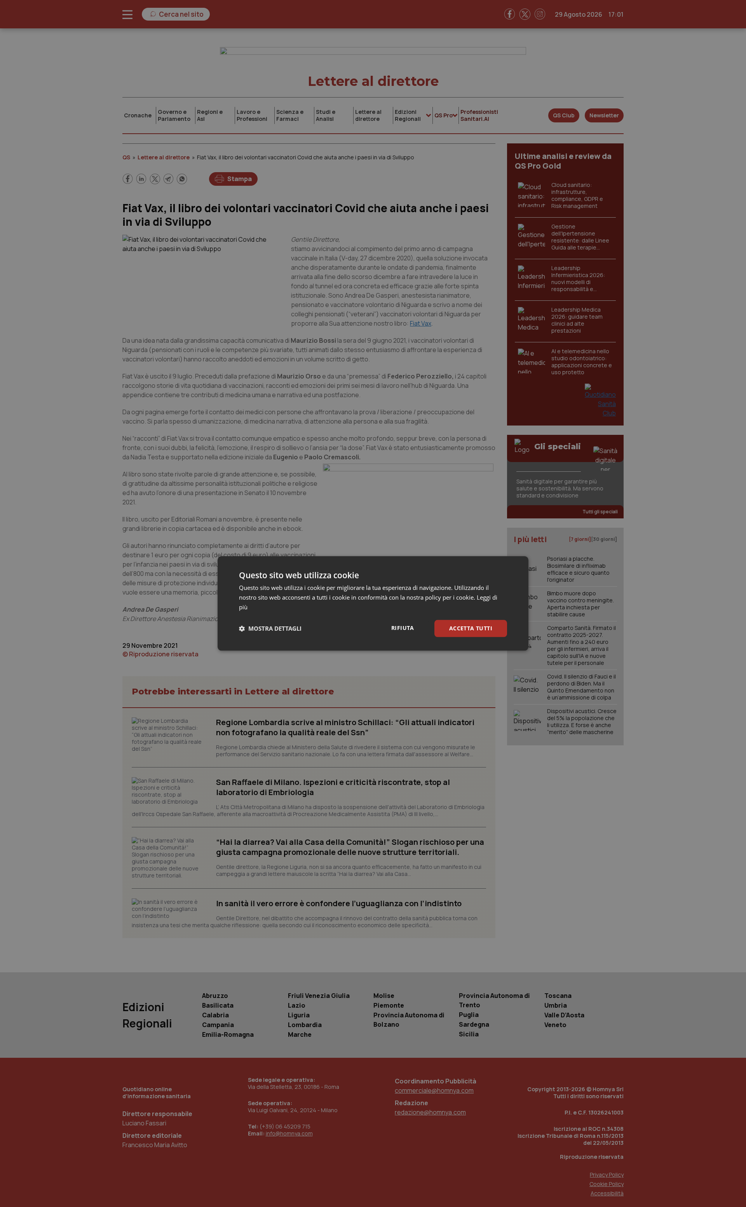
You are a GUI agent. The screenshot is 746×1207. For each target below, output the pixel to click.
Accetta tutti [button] (470, 628)
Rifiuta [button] (402, 627)
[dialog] (373, 603)
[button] (270, 628)
